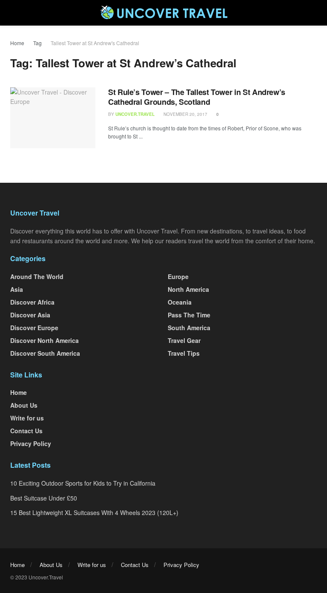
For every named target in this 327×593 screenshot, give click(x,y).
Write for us (27, 418)
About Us (23, 405)
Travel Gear (184, 340)
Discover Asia (30, 315)
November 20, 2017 (184, 114)
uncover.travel (135, 114)
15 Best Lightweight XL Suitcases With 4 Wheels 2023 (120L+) (94, 512)
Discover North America (44, 340)
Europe (178, 276)
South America (189, 327)
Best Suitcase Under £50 (43, 498)
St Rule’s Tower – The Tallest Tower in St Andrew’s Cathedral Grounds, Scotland (196, 96)
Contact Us (26, 430)
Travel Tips (184, 353)
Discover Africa (32, 302)
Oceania (180, 302)
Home (17, 42)
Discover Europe (34, 327)
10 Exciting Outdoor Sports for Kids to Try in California (82, 483)
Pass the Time (189, 315)
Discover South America (45, 353)
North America (188, 289)
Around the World (36, 276)
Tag (37, 42)
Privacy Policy (30, 443)
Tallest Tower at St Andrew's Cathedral (95, 42)
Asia (16, 289)
